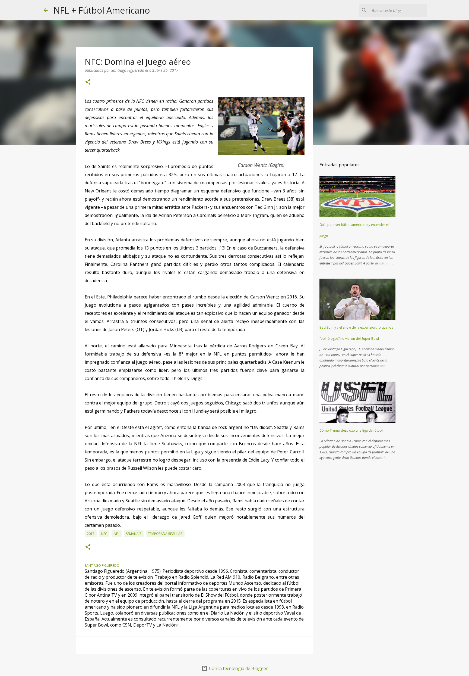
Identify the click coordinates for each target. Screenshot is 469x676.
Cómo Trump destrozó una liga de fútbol (351, 430)
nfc (104, 533)
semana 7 (133, 533)
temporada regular (165, 533)
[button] (88, 82)
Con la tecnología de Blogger (238, 668)
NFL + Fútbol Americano (101, 10)
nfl (116, 533)
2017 (90, 533)
